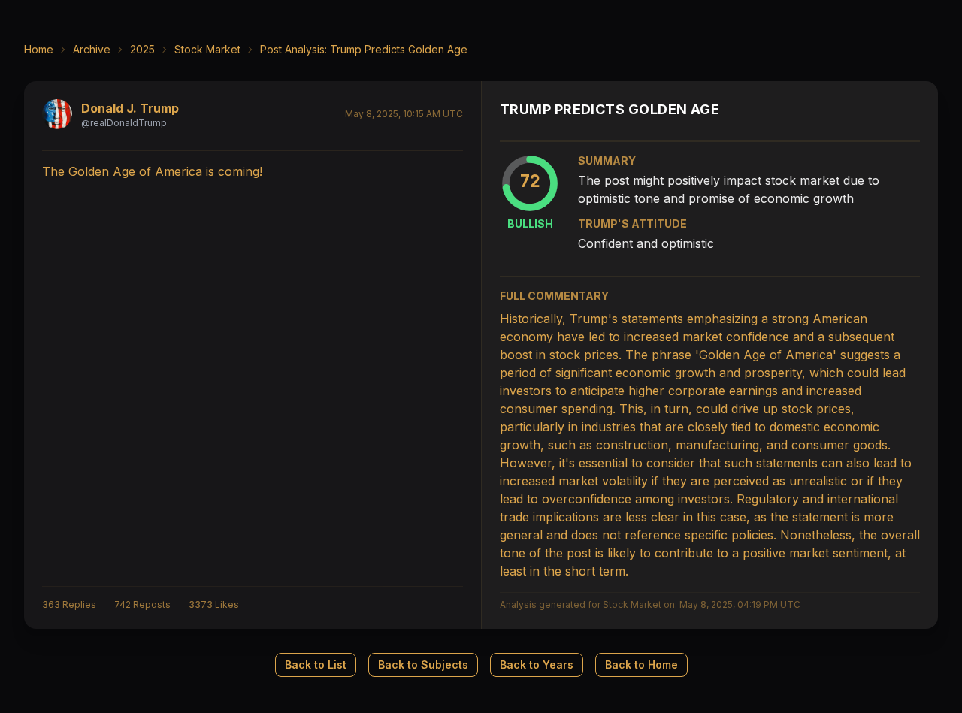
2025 (142, 49)
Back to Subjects (423, 664)
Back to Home (641, 664)
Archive (91, 49)
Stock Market (207, 49)
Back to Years (536, 664)
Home (38, 49)
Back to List (315, 664)
